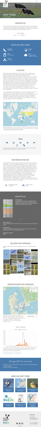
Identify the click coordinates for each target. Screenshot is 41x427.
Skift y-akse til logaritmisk (8, 352)
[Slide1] (13, 251)
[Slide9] (20, 261)
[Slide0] (6, 254)
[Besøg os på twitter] (22, 423)
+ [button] (4, 103)
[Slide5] (20, 256)
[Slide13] (20, 266)
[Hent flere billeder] (20, 277)
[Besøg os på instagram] (19, 423)
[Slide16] (20, 271)
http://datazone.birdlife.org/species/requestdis (13, 129)
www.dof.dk (20, 425)
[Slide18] (34, 272)
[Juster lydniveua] (21, 35)
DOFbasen (20, 246)
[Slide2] (20, 251)
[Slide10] (6, 261)
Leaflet (28, 125)
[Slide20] (13, 272)
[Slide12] (6, 266)
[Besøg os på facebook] (17, 423)
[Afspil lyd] (14, 35)
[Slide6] (13, 256)
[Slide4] (34, 256)
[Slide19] (27, 272)
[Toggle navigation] (36, 1)
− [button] (4, 105)
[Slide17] (6, 272)
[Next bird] (40, 10)
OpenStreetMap (32, 125)
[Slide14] (34, 267)
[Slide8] (13, 262)
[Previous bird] (1, 10)
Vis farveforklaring (17, 352)
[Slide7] (27, 257)
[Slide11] (27, 265)
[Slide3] (27, 252)
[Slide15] (13, 268)
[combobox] (32, 316)
